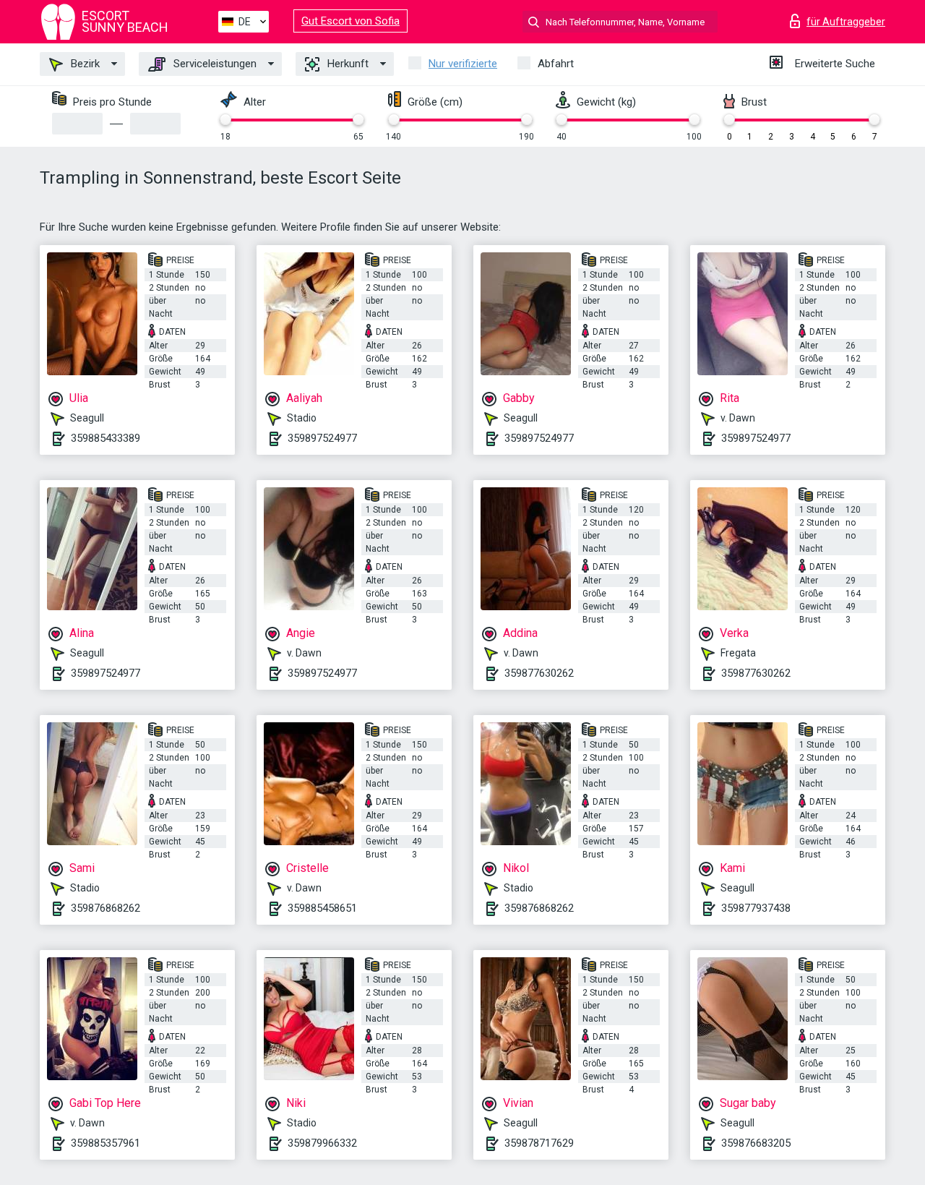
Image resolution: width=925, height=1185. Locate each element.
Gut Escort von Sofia (350, 20)
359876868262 (105, 908)
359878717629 (539, 1143)
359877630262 (539, 673)
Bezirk (84, 63)
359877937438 (756, 908)
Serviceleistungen (214, 63)
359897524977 (322, 438)
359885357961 (105, 1143)
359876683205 (756, 1143)
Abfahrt (556, 63)
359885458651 (322, 908)
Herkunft (346, 63)
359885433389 (105, 438)
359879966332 (322, 1143)
